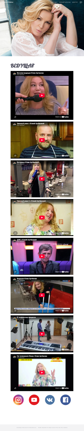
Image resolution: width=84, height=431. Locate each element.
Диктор (75, 2)
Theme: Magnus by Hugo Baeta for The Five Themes (52, 427)
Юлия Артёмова (7, 2)
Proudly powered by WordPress (26, 427)
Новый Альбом (64, 2)
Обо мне (54, 2)
